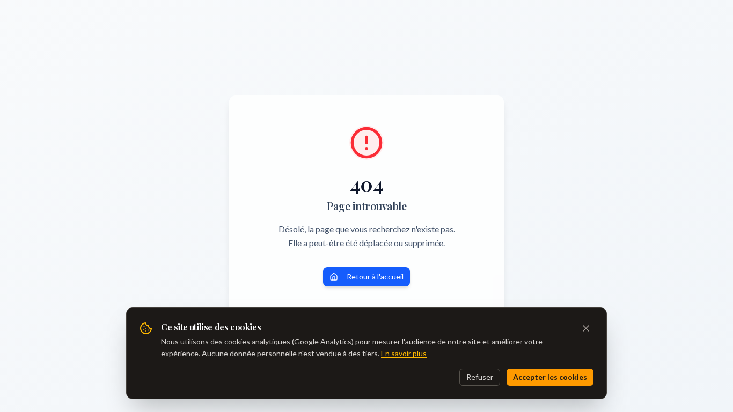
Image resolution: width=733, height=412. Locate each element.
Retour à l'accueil (375, 276)
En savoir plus (404, 353)
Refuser (479, 376)
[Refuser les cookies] (585, 328)
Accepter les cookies (550, 376)
